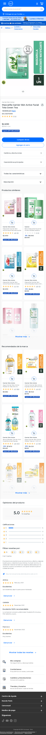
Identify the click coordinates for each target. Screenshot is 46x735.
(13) (18, 233)
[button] (23, 14)
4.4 (15, 286)
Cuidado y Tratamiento (18, 28)
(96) (39, 443)
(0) (38, 233)
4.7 (37, 443)
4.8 (15, 233)
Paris (14, 111)
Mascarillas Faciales (36, 28)
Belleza (7, 28)
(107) (18, 443)
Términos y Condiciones (6, 732)
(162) (17, 389)
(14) (15, 116)
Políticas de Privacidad (6, 733)
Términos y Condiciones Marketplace (25, 732)
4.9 (15, 389)
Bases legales (28, 733)
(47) (39, 389)
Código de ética (18, 733)
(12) (39, 286)
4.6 (37, 389)
